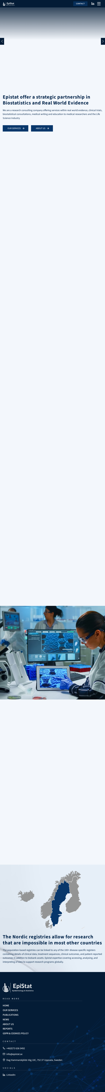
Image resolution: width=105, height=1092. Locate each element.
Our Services (14, 128)
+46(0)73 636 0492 (15, 1048)
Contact (80, 3)
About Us (40, 128)
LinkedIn (10, 1075)
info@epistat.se (14, 1054)
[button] (2, 41)
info (7, 198)
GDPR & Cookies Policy (16, 1033)
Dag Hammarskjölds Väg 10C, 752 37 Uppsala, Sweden (34, 1060)
